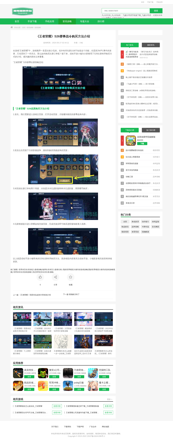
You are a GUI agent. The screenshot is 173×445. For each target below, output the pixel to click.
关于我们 (54, 427)
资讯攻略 (67, 21)
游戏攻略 (38, 27)
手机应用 (159, 2)
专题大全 (84, 21)
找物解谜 (145, 232)
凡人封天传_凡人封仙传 (111, 15)
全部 (125, 222)
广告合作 (92, 427)
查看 (29, 377)
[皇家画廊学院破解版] (131, 141)
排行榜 (101, 21)
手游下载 (150, 2)
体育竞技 (135, 232)
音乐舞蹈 (155, 227)
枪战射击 (125, 227)
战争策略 (135, 227)
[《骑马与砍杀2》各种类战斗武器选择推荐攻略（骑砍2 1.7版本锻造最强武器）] (132, 54)
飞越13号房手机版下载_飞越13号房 (137, 15)
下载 (142, 144)
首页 (142, 2)
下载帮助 (67, 427)
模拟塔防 (125, 232)
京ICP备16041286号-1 (96, 436)
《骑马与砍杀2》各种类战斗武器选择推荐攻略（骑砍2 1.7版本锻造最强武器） (149, 53)
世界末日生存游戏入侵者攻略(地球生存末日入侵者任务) (40, 269)
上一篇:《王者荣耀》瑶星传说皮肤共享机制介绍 (32, 295)
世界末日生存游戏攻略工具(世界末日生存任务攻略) (33, 272)
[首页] (22, 11)
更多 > (109, 399)
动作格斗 (145, 222)
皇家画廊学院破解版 (146, 137)
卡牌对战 (145, 227)
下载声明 (80, 427)
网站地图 (105, 427)
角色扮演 (135, 222)
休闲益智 (155, 222)
